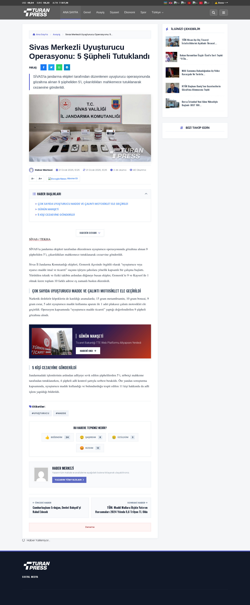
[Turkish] (201, 2)
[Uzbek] (207, 2)
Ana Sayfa (42, 34)
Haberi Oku (86, 350)
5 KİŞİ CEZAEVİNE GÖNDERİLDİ (56, 214)
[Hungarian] (177, 2)
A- (32, 178)
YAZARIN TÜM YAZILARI (68, 479)
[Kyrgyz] (189, 2)
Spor (143, 12)
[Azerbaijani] (166, 2)
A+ (40, 178)
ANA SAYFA (70, 12)
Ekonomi (129, 12)
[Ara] (213, 13)
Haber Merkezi (63, 468)
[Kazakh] (183, 2)
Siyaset (114, 12)
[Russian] (195, 2)
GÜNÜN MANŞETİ (48, 209)
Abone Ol (72, 178)
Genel (87, 12)
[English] (171, 2)
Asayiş (100, 12)
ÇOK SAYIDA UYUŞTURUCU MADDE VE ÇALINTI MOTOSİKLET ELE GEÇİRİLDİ (83, 204)
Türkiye (156, 12)
